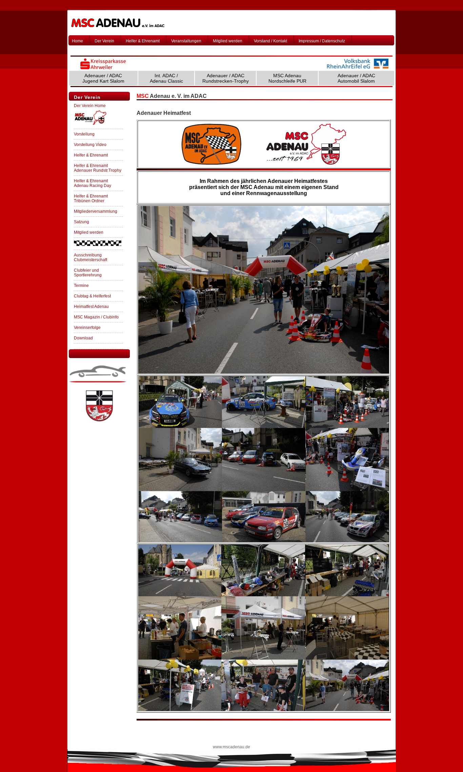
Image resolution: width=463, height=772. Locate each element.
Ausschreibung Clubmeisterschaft (90, 257)
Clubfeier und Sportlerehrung (88, 272)
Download (83, 338)
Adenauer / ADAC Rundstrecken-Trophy (225, 78)
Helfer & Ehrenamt (143, 41)
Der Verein (104, 41)
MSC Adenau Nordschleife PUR (287, 78)
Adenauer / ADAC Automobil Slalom (356, 78)
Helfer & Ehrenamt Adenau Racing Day (92, 183)
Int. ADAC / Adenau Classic (166, 78)
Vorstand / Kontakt (270, 41)
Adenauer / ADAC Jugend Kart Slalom (103, 78)
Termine (81, 285)
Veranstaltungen (186, 41)
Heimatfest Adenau (91, 306)
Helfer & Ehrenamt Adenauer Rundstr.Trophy (97, 168)
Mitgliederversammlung (95, 211)
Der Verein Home (90, 105)
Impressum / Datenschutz (322, 41)
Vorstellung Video (90, 144)
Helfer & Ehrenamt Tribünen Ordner (91, 198)
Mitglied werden (227, 41)
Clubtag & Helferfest (92, 296)
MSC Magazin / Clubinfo (96, 317)
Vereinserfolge (87, 327)
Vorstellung (84, 134)
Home (77, 41)
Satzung (81, 222)
